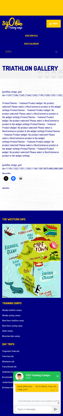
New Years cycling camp (12, 326)
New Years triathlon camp (13, 320)
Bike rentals (31, 35)
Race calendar (31, 43)
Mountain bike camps (11, 336)
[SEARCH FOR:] (31, 51)
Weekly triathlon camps (12, 310)
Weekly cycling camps (11, 315)
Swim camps (7, 331)
